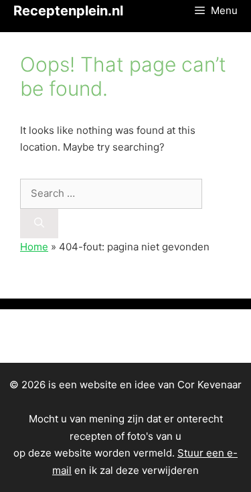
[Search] (39, 224)
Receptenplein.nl (68, 11)
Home (34, 246)
